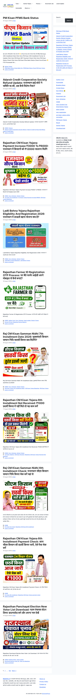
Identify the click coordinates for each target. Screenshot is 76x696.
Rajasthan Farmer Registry (20, 322)
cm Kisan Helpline (9, 454)
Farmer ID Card (8, 322)
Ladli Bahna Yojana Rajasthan (12, 260)
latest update (27, 320)
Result (58, 123)
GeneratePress (46, 693)
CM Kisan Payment (19, 454)
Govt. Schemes (12, 196)
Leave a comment (9, 69)
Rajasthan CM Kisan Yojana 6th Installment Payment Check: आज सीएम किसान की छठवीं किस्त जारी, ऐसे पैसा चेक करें (24, 543)
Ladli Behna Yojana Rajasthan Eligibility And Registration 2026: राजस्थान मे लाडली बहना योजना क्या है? (24, 213)
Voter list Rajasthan (25, 661)
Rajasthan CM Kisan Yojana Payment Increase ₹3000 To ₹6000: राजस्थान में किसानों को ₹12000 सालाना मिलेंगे (25, 146)
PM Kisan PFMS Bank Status (21, 17)
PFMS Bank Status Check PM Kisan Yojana (34, 68)
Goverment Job (49, 3)
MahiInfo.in (6, 679)
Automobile (19, 8)
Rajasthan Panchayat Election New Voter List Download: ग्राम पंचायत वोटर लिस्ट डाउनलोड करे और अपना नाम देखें (25, 609)
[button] (20, 3)
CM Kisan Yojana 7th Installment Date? (15, 388)
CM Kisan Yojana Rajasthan (32, 388)
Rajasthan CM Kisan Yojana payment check (29, 595)
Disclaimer (42, 687)
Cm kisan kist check (10, 526)
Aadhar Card (12, 320)
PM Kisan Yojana (44, 388)
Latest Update (60, 3)
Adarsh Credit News (8, 131)
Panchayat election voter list (12, 661)
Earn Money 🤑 (60, 91)
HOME (6, 128)
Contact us (42, 684)
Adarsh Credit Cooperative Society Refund (15, 129)
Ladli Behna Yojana (25, 260)
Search (58, 17)
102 (10, 670)
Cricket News (60, 88)
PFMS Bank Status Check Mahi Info (14, 68)
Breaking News (12, 659)
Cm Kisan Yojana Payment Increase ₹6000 (29, 197)
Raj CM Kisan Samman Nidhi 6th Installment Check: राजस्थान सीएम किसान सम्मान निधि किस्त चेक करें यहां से (25, 471)
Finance (38, 3)
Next (14, 670)
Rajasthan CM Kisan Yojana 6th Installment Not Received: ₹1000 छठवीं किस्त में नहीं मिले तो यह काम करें (23, 403)
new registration (61, 112)
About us (27, 8)
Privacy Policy (43, 681)
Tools (17, 3)
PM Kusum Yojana (61, 120)
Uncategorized (60, 128)
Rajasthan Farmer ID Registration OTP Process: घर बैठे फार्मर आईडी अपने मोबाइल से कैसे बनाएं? (24, 275)
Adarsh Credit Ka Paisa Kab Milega (36, 129)
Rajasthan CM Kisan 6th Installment (25, 526)
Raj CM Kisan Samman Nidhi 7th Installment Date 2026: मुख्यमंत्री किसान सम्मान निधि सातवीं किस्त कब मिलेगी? (25, 336)
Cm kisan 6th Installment (11, 595)
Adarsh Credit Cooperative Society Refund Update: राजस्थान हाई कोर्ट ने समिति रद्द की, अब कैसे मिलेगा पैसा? (25, 82)
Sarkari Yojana (27, 3)
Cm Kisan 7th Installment (11, 197)
